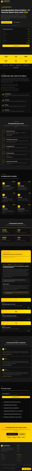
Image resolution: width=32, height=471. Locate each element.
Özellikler (18, 448)
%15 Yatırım (18, 459)
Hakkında (18, 446)
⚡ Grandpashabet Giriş (26, 468)
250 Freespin (18, 457)
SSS (1, 460)
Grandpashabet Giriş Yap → (6, 22)
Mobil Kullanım (3, 459)
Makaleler (18, 449)
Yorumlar (18, 451)
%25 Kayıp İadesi (19, 460)
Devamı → (28, 307)
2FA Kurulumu (3, 457)
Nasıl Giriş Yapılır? (17, 22)
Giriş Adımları (22, 434)
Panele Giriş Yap (16, 45)
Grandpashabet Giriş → (7, 259)
